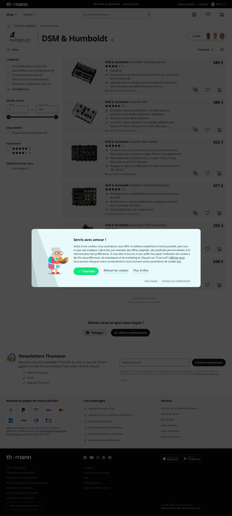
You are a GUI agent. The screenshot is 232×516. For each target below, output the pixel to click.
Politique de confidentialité (176, 280)
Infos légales (151, 280)
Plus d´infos (140, 270)
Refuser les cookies (116, 270)
